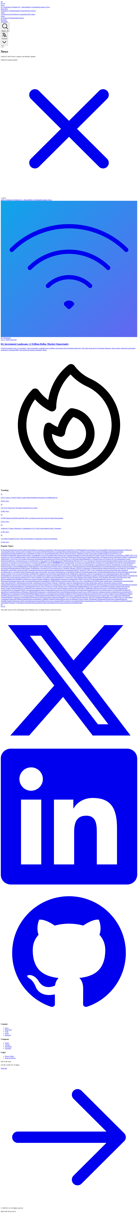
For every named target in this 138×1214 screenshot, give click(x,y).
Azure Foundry (32, 579)
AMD (105, 553)
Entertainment (47, 595)
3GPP (77, 550)
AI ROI (96, 601)
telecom (25, 555)
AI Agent (14, 557)
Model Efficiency (40, 594)
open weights (79, 552)
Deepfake (35, 597)
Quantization (91, 590)
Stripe (13, 585)
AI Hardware (70, 557)
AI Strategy (68, 601)
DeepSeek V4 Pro (8, 559)
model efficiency (94, 588)
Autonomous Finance (41, 588)
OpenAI (19, 550)
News (3, 5)
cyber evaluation (53, 585)
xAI (26, 577)
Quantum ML (12, 599)
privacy (110, 590)
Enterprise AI (122, 550)
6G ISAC (64, 565)
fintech (9, 585)
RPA (62, 601)
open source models (35, 575)
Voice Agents (32, 555)
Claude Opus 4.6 (83, 592)
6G (2, 550)
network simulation (70, 579)
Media (61, 597)
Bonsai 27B (75, 568)
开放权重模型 (56, 563)
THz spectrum (10, 570)
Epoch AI (45, 575)
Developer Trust (29, 568)
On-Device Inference (101, 590)
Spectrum (58, 550)
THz (22, 590)
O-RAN (106, 555)
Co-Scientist (130, 575)
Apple (97, 595)
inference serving (11, 575)
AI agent (82, 555)
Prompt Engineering (36, 601)
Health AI (119, 565)
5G (62, 552)
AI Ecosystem (51, 568)
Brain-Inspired (33, 599)
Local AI (8, 557)
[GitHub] (69, 1020)
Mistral (33, 594)
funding (85, 586)
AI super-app (92, 586)
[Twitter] (69, 748)
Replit (32, 592)
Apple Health (126, 565)
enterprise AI (57, 553)
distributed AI (94, 585)
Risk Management (10, 595)
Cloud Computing (74, 595)
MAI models (23, 579)
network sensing (43, 570)
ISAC (73, 550)
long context (67, 583)
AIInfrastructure (68, 592)
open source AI (42, 586)
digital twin (75, 590)
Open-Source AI (61, 559)
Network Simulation (14, 590)
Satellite (5, 603)
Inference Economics (103, 566)
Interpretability (17, 553)
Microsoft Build (14, 579)
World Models (102, 597)
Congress (116, 590)
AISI (39, 585)
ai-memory (130, 566)
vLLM (124, 574)
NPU (86, 595)
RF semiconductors (32, 570)
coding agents (97, 583)
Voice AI (123, 555)
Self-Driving (97, 594)
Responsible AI (96, 557)
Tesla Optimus (115, 599)
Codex (87, 555)
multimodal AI (32, 586)
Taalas (39, 563)
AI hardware (120, 572)
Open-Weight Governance (15, 565)
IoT (121, 557)
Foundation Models (46, 557)
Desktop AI (26, 592)
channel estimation (55, 570)
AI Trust (95, 597)
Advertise (8, 1048)
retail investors (100, 586)
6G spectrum (28, 590)
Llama (56, 594)
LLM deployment (101, 575)
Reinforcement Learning (109, 579)
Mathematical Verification (27, 566)
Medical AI (70, 594)
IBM (18, 599)
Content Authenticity (52, 597)
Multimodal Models (76, 586)
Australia (11, 555)
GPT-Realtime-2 (104, 577)
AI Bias (72, 597)
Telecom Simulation (57, 574)
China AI (40, 553)
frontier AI (37, 574)
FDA (75, 594)
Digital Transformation (87, 601)
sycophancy (113, 583)
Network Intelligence (103, 552)
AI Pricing (86, 565)
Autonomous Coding (44, 592)
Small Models (26, 594)
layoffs (122, 586)
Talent (74, 603)
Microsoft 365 (92, 581)
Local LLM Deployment (74, 559)
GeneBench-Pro (79, 572)
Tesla (91, 594)
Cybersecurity (92, 553)
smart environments (67, 570)
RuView (58, 565)
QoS (119, 577)
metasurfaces (13, 581)
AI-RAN (68, 550)
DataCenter (59, 592)
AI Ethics (88, 557)
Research (4, 20)
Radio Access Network (43, 555)
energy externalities (67, 572)
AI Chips (102, 595)
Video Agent (10, 577)
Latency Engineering (114, 581)
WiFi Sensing (51, 565)
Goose (132, 585)
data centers (116, 586)
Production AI (17, 601)
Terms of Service (10, 1058)
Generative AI (31, 595)
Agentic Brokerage (12, 588)
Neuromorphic (24, 599)
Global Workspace (26, 572)
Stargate (53, 592)
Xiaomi (83, 575)
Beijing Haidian (96, 563)
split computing (85, 585)
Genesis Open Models (61, 561)
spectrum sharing (120, 585)
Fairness (77, 597)
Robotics (122, 599)
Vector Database (114, 557)
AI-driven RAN (87, 579)
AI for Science (37, 552)
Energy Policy (72, 566)
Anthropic (13, 550)
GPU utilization (18, 583)
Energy (82, 595)
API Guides (31, 14)
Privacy (117, 553)
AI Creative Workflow (35, 577)
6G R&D (79, 579)
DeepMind (110, 575)
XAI (91, 597)
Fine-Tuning (26, 601)
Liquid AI (76, 588)
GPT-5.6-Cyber (85, 561)
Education (79, 603)
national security (46, 574)
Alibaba (84, 559)
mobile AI (68, 568)
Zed (22, 568)
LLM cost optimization (117, 559)
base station (79, 574)
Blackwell (55, 595)
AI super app (52, 588)
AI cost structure (19, 574)
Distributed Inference (117, 588)
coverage (95, 574)
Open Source (65, 553)
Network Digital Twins (96, 555)
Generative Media (19, 577)
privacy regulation (14, 572)
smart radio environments (25, 581)
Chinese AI (49, 583)
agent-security (122, 566)
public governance (76, 563)
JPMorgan (123, 594)
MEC (78, 585)
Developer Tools (13, 552)
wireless (101, 585)
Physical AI (111, 597)
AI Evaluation (105, 563)
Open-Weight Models (89, 566)
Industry (81, 553)
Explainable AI (85, 597)
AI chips (73, 583)
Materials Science (77, 599)
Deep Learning (56, 552)
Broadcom (112, 572)
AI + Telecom (22, 7)
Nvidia (125, 590)
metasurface (9, 553)
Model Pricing (114, 563)
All (2, 200)
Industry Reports (21, 11)
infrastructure (128, 572)
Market (53, 603)
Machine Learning (37, 550)
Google (31, 557)
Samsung (36, 603)
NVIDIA (44, 552)
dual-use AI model (28, 561)
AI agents (87, 552)
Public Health (77, 575)
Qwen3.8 (53, 559)
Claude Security (71, 585)
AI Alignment (23, 597)
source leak (107, 588)
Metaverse (118, 601)
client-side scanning (120, 570)
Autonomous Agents (30, 565)
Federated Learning (12, 597)
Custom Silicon (118, 595)
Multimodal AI (6, 594)
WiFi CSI (70, 565)
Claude (63, 550)
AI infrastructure (112, 550)
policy (102, 588)
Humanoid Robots (105, 599)
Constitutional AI (16, 594)
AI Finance (116, 594)
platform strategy (67, 588)
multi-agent (117, 575)
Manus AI (19, 592)
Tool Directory (14, 14)
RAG (11, 601)
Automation (50, 594)
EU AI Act (66, 597)
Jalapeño (106, 572)
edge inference (18, 555)
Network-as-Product (118, 568)
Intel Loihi (41, 599)
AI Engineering (48, 553)
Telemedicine (29, 603)
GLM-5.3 (37, 561)
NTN (9, 603)
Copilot (110, 594)
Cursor (86, 553)
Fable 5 (90, 577)
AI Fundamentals (12, 18)
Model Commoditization (97, 565)
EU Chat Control (94, 570)
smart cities (118, 574)
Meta (19, 557)
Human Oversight (31, 563)
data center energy (37, 572)
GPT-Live (82, 568)
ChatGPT (59, 588)
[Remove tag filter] (69, 196)
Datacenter (65, 595)
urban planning (66, 563)
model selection (53, 575)
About (7, 1043)
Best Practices (47, 601)
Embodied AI (94, 599)
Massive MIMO (50, 581)
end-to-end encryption (107, 570)
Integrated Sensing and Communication (63, 555)
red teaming (44, 585)
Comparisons (23, 14)
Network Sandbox (70, 574)
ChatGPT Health (110, 565)
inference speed (91, 575)
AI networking (126, 581)
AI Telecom (128, 568)
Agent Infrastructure (108, 561)
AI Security (111, 553)
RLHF (29, 597)
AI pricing (43, 583)
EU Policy (74, 577)
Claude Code (25, 557)
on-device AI (60, 568)
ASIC (49, 563)
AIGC (18, 595)
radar (77, 555)
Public (20, 588)
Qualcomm (91, 595)
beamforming (114, 552)
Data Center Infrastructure (44, 566)
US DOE (51, 561)
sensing (69, 590)
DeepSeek (72, 552)
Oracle (110, 586)
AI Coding (104, 594)
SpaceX (25, 583)
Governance (69, 575)
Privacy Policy (9, 1056)
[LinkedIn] (69, 884)
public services (48, 572)
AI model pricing (25, 559)
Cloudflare (100, 553)
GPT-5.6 (86, 570)
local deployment (87, 583)
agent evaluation (98, 572)
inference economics (15, 561)
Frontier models (29, 574)
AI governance (90, 550)
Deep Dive (4, 9)
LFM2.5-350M (84, 588)
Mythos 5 (96, 577)
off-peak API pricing (103, 559)
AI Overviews (66, 577)
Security (112, 601)
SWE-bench (92, 592)
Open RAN (63, 590)
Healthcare (21, 603)
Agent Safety (128, 561)
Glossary (21, 18)
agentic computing (34, 583)
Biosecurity (61, 575)
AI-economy (34, 585)
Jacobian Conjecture (12, 566)
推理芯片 (44, 563)
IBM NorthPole (50, 599)
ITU (108, 601)
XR (123, 601)
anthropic (18, 568)
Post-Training (123, 563)
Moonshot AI (114, 566)
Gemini (123, 575)
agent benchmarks (36, 559)
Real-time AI (114, 577)
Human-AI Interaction (92, 568)
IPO (106, 586)
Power (76, 592)
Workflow (37, 557)
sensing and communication (106, 574)
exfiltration (11, 568)
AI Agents (46, 550)
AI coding (99, 592)
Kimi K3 (79, 566)
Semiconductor (61, 603)
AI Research (105, 557)
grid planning (57, 572)
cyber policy (44, 561)
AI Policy (93, 552)
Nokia (49, 552)
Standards (82, 550)
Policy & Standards (33, 7)
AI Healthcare (62, 594)
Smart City (14, 603)
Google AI (56, 586)
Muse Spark (9, 586)
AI (9, 550)
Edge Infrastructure (105, 568)
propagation (36, 590)
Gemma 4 (50, 586)
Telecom (5, 550)
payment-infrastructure (22, 585)
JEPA (116, 597)
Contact (7, 1045)
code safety (62, 585)
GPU (60, 595)
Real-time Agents (102, 581)
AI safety (22, 552)
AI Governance (100, 550)
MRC (128, 555)
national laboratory (74, 561)
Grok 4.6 (17, 559)
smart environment (109, 585)
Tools (2, 12)
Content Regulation (56, 577)
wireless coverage (115, 555)
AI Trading (25, 588)
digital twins (60, 579)
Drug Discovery (67, 599)
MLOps (6, 601)
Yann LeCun (122, 597)
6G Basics (4, 18)
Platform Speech (83, 577)
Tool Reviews (5, 14)
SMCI (121, 590)
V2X (125, 601)
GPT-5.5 (132, 555)
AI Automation (56, 601)
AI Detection (42, 597)
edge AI (34, 553)
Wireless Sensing (61, 581)
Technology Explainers (8, 11)
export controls (27, 553)
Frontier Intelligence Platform (46, 579)
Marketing (39, 595)
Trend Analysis (31, 11)
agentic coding (58, 583)
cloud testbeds (96, 579)
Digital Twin (103, 601)
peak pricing (46, 559)
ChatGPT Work (78, 570)
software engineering (122, 592)
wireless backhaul (45, 590)
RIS (106, 550)
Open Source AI (65, 586)
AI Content (23, 595)
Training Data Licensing (60, 566)
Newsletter (4, 21)
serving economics (23, 575)
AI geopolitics (11, 592)
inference (79, 583)
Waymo (87, 594)
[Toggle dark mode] (1, 46)
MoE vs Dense (92, 559)
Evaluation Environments (17, 563)
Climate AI (86, 599)
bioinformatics (88, 572)
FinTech (31, 588)
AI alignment (106, 583)
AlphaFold (58, 599)
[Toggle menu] (3, 46)
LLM (23, 550)
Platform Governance (40, 568)
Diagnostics (81, 594)
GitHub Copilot (127, 557)
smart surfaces (87, 574)
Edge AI (52, 550)
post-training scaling (109, 592)
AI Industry (14, 7)
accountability (86, 563)
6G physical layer (20, 570)
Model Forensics (42, 565)
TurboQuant (83, 590)
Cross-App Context (81, 581)
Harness (117, 561)
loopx (122, 561)
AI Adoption (76, 601)
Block (128, 585)
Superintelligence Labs (20, 586)
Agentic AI (10, 574)
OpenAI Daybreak (96, 561)
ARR (35, 592)
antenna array (55, 590)
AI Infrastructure (80, 557)
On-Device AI (73, 553)
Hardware (69, 603)
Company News (44, 7)
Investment (47, 603)
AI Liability (46, 577)
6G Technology (6, 7)
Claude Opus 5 (78, 565)
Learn (3, 16)
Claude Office (70, 581)
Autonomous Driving (59, 557)
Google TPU (109, 595)
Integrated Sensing (39, 581)
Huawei (41, 603)
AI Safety (28, 550)
